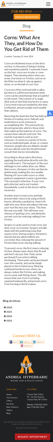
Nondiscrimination (30, 428)
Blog (8, 413)
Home (9, 394)
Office (9, 400)
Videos (9, 410)
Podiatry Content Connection (31, 424)
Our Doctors (12, 397)
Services (10, 404)
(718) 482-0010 (21, 11)
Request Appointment (27, 16)
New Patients (12, 407)
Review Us (28, 346)
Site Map (19, 428)
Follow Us (27, 342)
